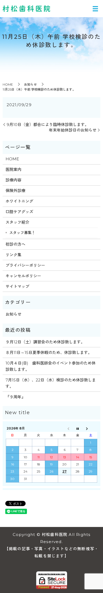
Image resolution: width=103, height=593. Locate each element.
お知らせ (30, 84)
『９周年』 (15, 396)
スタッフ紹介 (17, 222)
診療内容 (13, 180)
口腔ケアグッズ (19, 211)
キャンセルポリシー (23, 275)
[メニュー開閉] (95, 8)
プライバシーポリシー (25, 265)
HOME (8, 84)
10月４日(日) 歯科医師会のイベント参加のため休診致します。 (51, 366)
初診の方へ (15, 244)
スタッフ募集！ (22, 232)
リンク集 (13, 254)
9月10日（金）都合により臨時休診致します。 (48, 124)
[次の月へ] (90, 428)
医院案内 (13, 169)
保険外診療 (15, 190)
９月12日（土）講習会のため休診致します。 (45, 341)
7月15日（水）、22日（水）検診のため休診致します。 (51, 383)
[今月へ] (77, 428)
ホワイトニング (19, 201)
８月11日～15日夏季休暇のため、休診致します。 (49, 352)
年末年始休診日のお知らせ (72, 130)
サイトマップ (17, 286)
